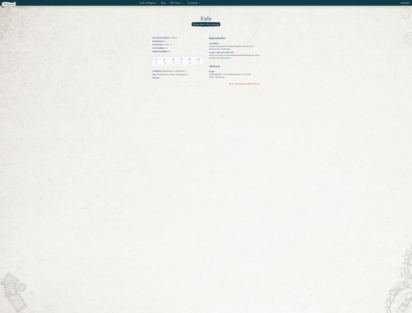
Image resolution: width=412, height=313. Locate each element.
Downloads (193, 3)
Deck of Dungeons (148, 3)
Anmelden (405, 3)
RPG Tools (175, 3)
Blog (163, 3)
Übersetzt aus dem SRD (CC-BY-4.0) (247, 84)
